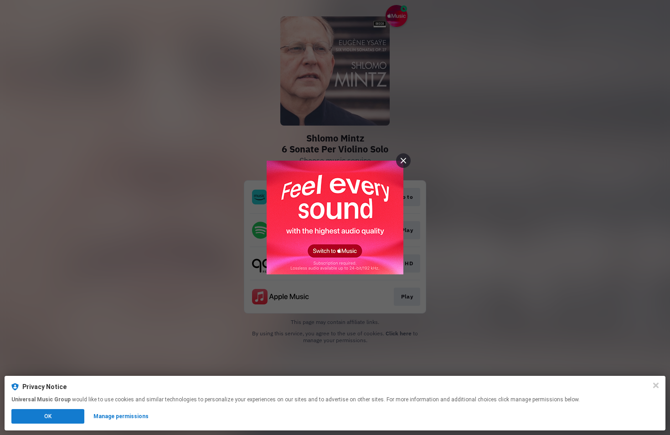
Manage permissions (121, 416)
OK (48, 416)
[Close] (656, 385)
